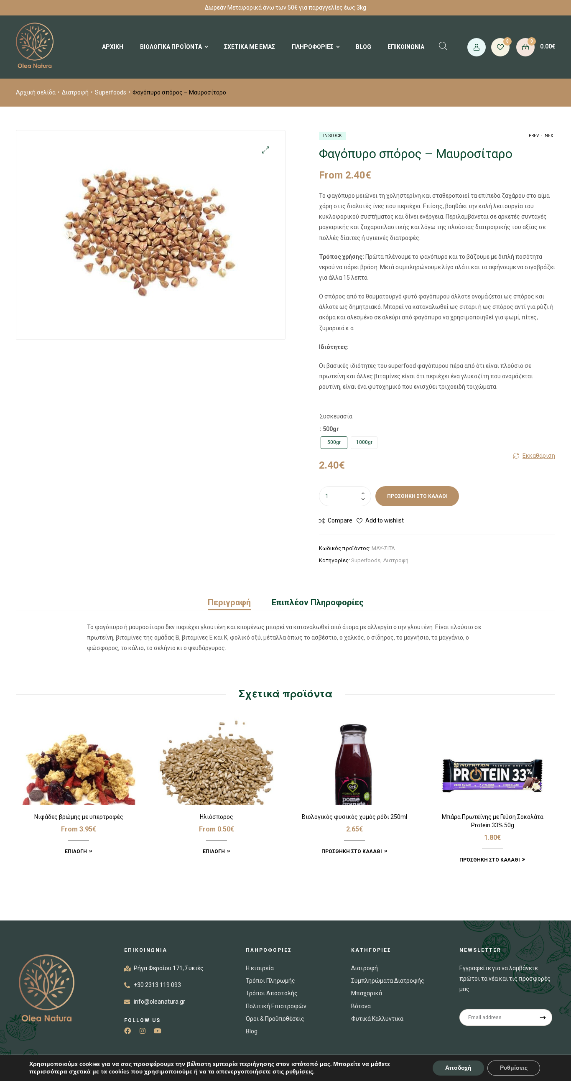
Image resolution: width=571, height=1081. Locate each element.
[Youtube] (157, 1030)
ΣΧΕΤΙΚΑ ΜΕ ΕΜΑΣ (249, 46)
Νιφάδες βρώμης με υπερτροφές (78, 816)
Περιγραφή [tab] (229, 602)
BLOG (363, 46)
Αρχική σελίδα (36, 92)
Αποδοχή (458, 1068)
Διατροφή (75, 92)
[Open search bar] (443, 46)
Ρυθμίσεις (514, 1068)
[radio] (334, 442)
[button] (265, 149)
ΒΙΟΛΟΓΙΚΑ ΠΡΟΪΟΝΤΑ (171, 46)
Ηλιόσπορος (216, 816)
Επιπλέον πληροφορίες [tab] (318, 602)
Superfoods (110, 92)
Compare (340, 520)
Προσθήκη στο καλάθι (417, 496)
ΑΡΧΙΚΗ (112, 46)
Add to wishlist (384, 520)
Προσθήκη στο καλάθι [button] (351, 851)
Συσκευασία (336, 416)
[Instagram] (142, 1030)
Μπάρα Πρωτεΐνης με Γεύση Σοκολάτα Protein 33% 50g (492, 821)
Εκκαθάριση (539, 455)
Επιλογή (76, 851)
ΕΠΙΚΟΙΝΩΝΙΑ (405, 46)
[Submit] (543, 1017)
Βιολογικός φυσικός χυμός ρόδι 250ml (354, 816)
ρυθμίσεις (299, 1072)
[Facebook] (127, 1030)
